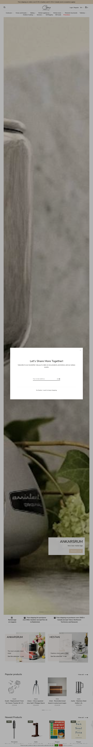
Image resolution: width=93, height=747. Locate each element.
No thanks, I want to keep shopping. (46, 390)
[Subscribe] (58, 379)
